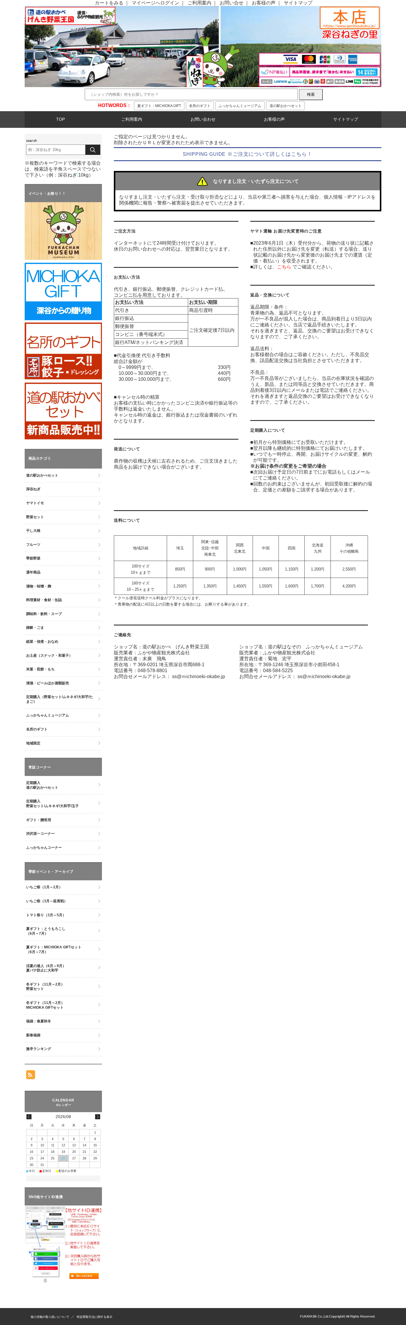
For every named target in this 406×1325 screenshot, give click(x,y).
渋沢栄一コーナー (40, 834)
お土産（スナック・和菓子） (49, 655)
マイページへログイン (155, 2)
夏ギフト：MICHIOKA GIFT (159, 106)
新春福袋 (33, 1035)
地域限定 (33, 743)
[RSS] (30, 1076)
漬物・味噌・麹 (38, 586)
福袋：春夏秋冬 (38, 1021)
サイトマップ (298, 2)
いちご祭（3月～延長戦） (46, 901)
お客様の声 (264, 2)
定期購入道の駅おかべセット (42, 785)
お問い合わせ (203, 119)
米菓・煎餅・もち (40, 669)
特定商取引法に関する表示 (94, 1316)
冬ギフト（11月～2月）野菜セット (45, 986)
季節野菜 (33, 558)
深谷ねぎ (33, 489)
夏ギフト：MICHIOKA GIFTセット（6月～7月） (53, 949)
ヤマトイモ (35, 503)
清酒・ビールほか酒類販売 (47, 683)
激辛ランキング (38, 1049)
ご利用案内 (199, 2)
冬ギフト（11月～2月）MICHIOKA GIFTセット (45, 1005)
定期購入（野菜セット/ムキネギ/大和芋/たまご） (59, 699)
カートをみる (109, 2)
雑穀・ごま (35, 627)
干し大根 (33, 531)
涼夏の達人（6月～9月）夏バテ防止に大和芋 (46, 968)
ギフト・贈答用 (38, 820)
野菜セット (35, 517)
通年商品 (33, 572)
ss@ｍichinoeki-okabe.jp (198, 676)
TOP (60, 119)
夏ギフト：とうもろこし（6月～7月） (45, 931)
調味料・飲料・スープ (44, 614)
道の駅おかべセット (286, 106)
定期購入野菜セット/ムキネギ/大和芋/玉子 (52, 803)
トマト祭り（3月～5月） (46, 915)
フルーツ (33, 545)
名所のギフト (199, 106)
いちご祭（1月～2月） (44, 887)
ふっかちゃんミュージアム (239, 106)
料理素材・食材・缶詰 (44, 600)
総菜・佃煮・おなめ (42, 641)
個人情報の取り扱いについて (50, 1316)
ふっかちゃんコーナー (44, 847)
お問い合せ (231, 2)
